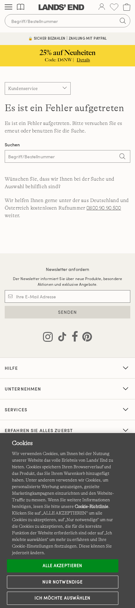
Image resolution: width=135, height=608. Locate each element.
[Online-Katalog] (20, 7)
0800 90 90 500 (103, 208)
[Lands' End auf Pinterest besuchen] (85, 338)
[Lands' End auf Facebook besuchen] (73, 338)
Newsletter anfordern (67, 269)
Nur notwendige (62, 582)
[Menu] (8, 7)
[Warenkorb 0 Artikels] (126, 7)
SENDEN (67, 312)
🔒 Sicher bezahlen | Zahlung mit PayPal (67, 38)
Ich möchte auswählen (62, 598)
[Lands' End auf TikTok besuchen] (60, 338)
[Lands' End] (61, 7)
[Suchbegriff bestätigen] (123, 20)
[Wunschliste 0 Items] (114, 7)
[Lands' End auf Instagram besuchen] (48, 338)
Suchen (12, 145)
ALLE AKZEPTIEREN (62, 565)
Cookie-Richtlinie (91, 506)
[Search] (122, 157)
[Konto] (101, 7)
